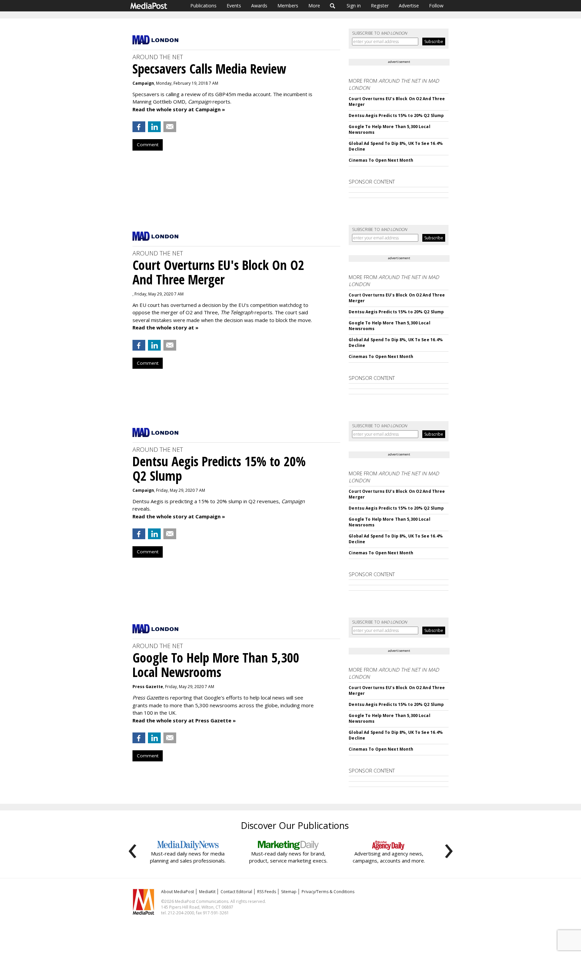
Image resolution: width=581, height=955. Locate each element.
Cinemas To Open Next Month (381, 160)
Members (287, 5)
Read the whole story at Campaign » (178, 109)
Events (234, 5)
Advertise (409, 5)
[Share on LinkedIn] (154, 126)
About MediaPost (177, 891)
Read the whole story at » (165, 327)
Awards (259, 5)
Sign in (354, 5)
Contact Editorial (236, 891)
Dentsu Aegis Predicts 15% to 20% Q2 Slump (396, 115)
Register (380, 5)
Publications (203, 5)
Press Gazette (147, 686)
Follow (436, 5)
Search (332, 5)
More (314, 5)
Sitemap (289, 891)
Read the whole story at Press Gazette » (184, 720)
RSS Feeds (266, 891)
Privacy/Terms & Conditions (328, 891)
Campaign (143, 83)
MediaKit (207, 891)
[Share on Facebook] (138, 126)
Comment (147, 145)
